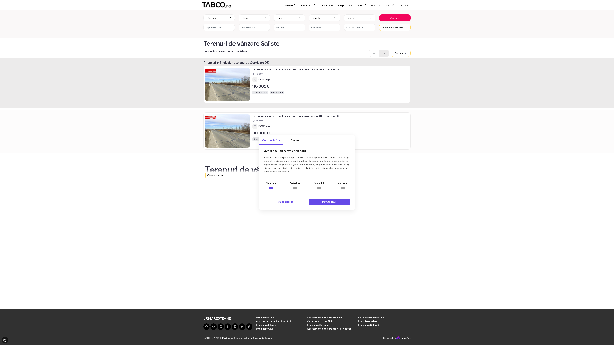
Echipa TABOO (345, 5)
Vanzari (289, 5)
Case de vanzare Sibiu (371, 317)
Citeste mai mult (216, 175)
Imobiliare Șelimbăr (369, 325)
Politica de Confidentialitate (237, 338)
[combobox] (219, 17)
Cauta (394, 17)
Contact (403, 5)
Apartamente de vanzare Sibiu (325, 317)
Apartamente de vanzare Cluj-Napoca (329, 328)
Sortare (399, 53)
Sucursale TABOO (380, 5)
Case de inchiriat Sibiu (320, 321)
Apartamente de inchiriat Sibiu (274, 321)
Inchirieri (306, 5)
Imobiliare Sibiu (265, 317)
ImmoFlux (405, 338)
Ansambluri (326, 5)
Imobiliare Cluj (264, 328)
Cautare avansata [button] (393, 27)
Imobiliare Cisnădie (318, 325)
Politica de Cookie (262, 338)
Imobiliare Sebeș (367, 321)
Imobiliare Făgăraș (266, 325)
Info (360, 5)
